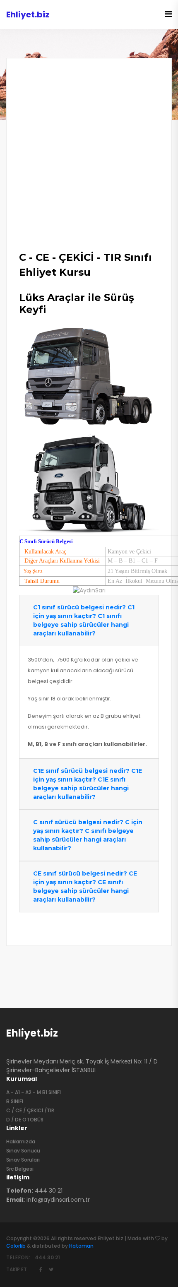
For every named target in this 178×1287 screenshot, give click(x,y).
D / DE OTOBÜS (24, 1119)
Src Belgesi (20, 1168)
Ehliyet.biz (32, 1033)
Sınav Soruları (23, 1159)
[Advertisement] (89, 161)
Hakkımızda (20, 1141)
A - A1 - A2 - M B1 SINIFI (33, 1092)
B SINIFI (14, 1101)
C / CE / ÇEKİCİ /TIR (30, 1110)
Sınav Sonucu (23, 1150)
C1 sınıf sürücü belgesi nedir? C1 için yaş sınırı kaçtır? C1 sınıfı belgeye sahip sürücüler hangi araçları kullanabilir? (84, 620)
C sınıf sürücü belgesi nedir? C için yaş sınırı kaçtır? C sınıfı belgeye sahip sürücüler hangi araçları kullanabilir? (87, 835)
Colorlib (16, 1245)
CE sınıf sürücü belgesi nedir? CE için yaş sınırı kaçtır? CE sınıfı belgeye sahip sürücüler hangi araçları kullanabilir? (85, 886)
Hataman (81, 1245)
